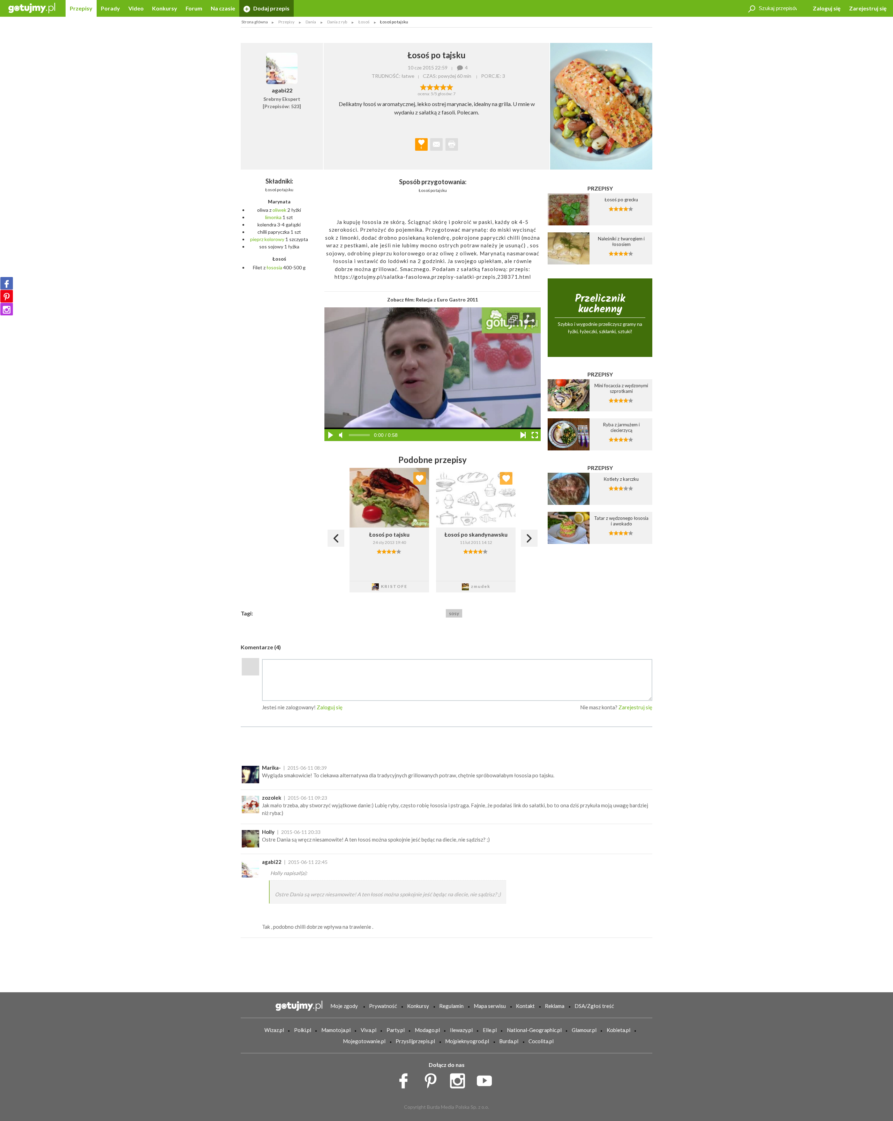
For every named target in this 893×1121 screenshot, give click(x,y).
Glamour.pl (584, 1030)
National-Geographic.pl (534, 1030)
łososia (274, 267)
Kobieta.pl (618, 1030)
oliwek (279, 210)
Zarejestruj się (868, 8)
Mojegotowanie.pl (364, 1041)
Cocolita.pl (541, 1041)
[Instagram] (6, 309)
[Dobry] (436, 86)
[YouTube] (487, 1079)
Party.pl (396, 1030)
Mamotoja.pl (336, 1030)
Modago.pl (427, 1030)
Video (136, 8)
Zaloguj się (827, 8)
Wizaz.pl (274, 1030)
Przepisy (81, 8)
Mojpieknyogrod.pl (467, 1041)
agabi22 (272, 862)
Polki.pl (302, 1030)
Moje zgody (344, 1006)
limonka (273, 217)
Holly (268, 832)
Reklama (554, 1006)
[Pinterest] (6, 296)
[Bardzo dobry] (443, 86)
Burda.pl (508, 1041)
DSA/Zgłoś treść (594, 1006)
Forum (194, 8)
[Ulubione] (419, 478)
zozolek (271, 797)
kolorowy (274, 239)
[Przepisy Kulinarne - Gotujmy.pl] (31, 7)
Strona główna (254, 21)
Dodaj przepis (271, 8)
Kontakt (525, 1006)
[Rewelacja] (449, 86)
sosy (454, 613)
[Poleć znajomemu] (436, 144)
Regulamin (451, 1006)
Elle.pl (490, 1030)
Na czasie (223, 8)
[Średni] (430, 86)
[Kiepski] (423, 86)
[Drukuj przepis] (451, 144)
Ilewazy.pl (461, 1030)
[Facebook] (6, 283)
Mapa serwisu (490, 1006)
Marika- (271, 767)
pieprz (256, 239)
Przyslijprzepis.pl (415, 1041)
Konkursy (164, 8)
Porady (110, 8)
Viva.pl (368, 1030)
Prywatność (383, 1006)
